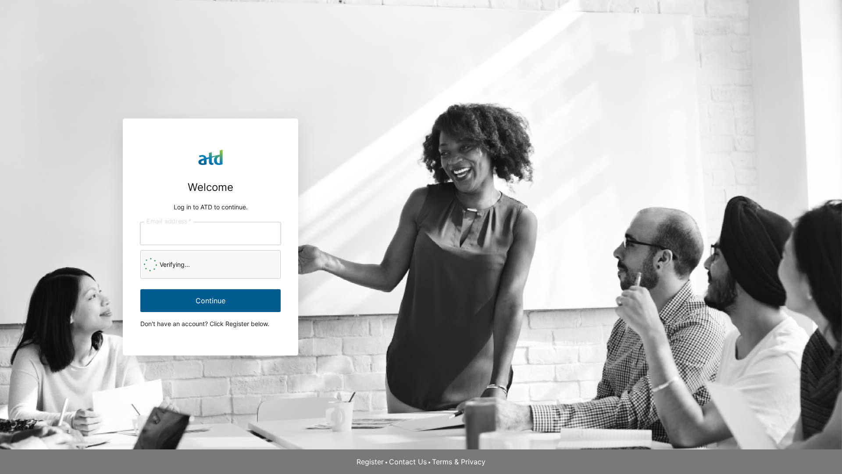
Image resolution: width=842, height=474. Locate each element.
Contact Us (408, 461)
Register (370, 461)
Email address (168, 220)
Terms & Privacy (458, 461)
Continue (210, 300)
